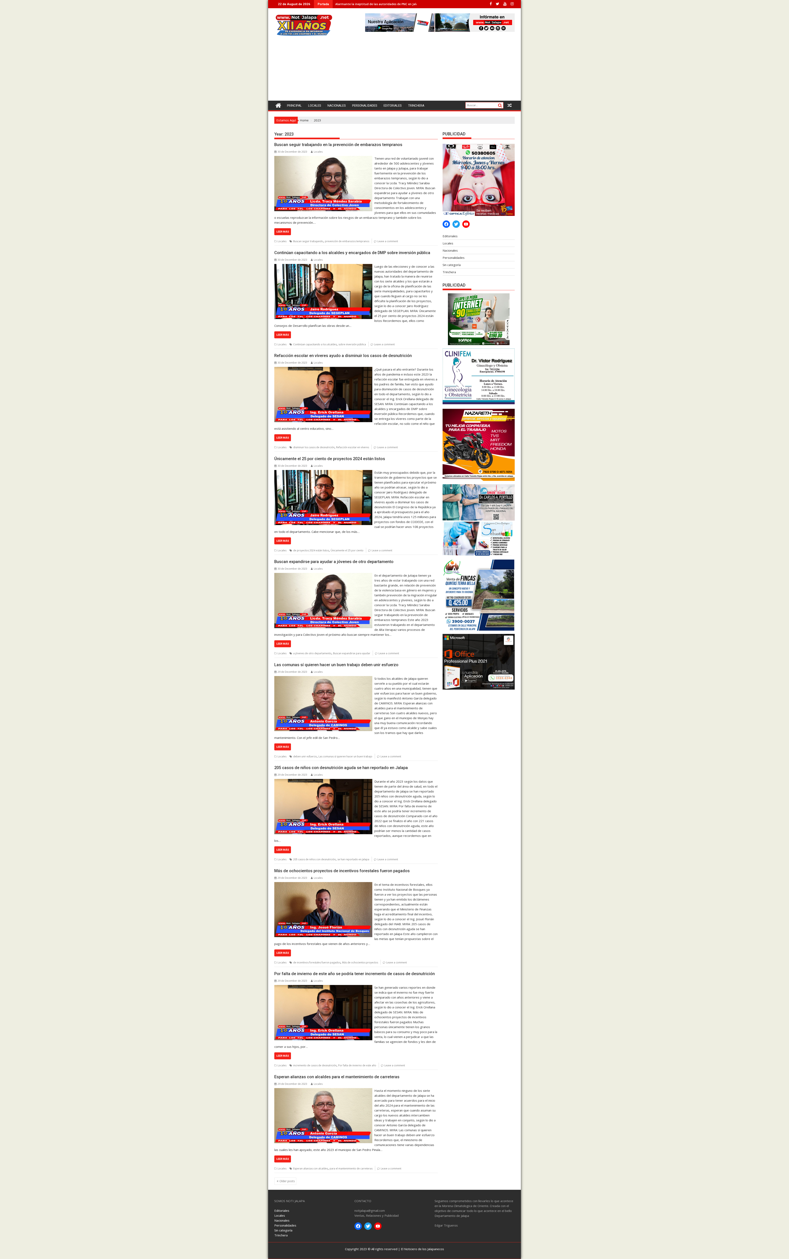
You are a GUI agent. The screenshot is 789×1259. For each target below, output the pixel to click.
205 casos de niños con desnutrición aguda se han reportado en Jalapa (341, 767)
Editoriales (393, 105)
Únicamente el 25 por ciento (347, 550)
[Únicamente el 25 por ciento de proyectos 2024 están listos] (323, 472)
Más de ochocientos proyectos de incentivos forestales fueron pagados (342, 870)
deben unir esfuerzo (305, 756)
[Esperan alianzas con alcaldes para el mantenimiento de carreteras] (323, 1091)
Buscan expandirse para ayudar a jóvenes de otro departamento (333, 561)
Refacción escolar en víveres (352, 447)
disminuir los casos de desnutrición (314, 447)
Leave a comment (387, 241)
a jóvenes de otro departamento (312, 653)
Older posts (287, 1181)
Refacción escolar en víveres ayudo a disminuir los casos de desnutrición (343, 355)
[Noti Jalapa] (278, 105)
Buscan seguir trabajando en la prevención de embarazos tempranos (338, 144)
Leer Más (282, 231)
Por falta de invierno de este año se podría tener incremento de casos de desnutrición (354, 973)
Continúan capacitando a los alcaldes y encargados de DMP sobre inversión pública (352, 252)
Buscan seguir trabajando (308, 241)
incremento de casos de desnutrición (315, 1065)
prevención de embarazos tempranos (347, 241)
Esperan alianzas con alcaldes (310, 1168)
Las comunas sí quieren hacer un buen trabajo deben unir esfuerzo (336, 664)
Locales (314, 105)
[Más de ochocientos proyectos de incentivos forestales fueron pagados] (323, 884)
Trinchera (416, 105)
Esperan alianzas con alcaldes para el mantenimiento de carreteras (336, 1076)
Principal (294, 105)
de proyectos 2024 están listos (311, 550)
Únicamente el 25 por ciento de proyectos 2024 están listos (329, 458)
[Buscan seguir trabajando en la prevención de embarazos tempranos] (323, 158)
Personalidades (364, 105)
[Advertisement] (394, 70)
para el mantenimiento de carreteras (351, 1168)
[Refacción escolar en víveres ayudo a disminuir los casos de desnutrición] (323, 369)
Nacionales (337, 105)
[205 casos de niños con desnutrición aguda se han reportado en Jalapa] (323, 781)
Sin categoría (452, 265)
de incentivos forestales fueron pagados (316, 962)
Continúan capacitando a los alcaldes (315, 344)
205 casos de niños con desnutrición (314, 859)
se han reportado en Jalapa (353, 859)
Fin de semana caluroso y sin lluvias (360, 4)
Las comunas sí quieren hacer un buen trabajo (345, 756)
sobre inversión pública (352, 344)
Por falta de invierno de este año (357, 1065)
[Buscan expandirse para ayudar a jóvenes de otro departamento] (323, 575)
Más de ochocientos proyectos (360, 962)
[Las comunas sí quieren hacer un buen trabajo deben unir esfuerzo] (323, 678)
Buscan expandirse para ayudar (351, 653)
